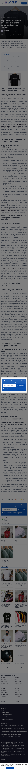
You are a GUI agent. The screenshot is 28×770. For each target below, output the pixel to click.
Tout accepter (10, 768)
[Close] (24, 380)
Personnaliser (18, 768)
